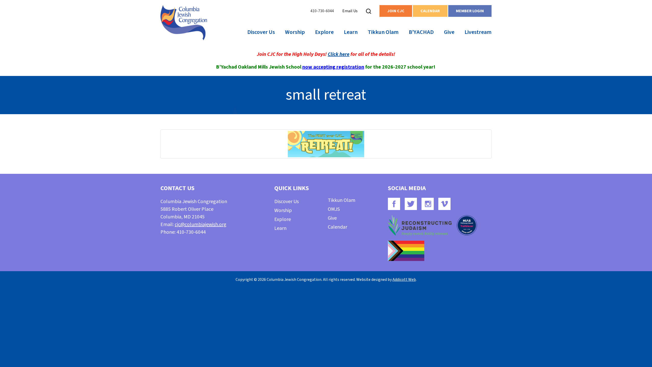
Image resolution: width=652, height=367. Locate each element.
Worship (295, 32)
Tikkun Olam (383, 32)
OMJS (334, 209)
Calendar (430, 11)
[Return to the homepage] (183, 22)
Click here (338, 54)
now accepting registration (333, 67)
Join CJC (395, 11)
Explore (324, 32)
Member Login (470, 11)
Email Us (350, 11)
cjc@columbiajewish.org (200, 224)
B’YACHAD (421, 32)
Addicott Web (404, 279)
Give (449, 32)
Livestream (478, 32)
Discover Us (261, 32)
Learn (351, 32)
